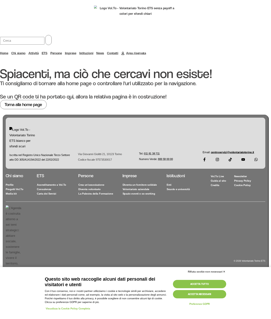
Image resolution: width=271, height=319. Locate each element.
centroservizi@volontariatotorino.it (232, 152)
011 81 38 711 (152, 153)
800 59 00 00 (165, 159)
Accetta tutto (199, 283)
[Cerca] (22, 41)
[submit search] (48, 40)
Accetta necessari (199, 294)
